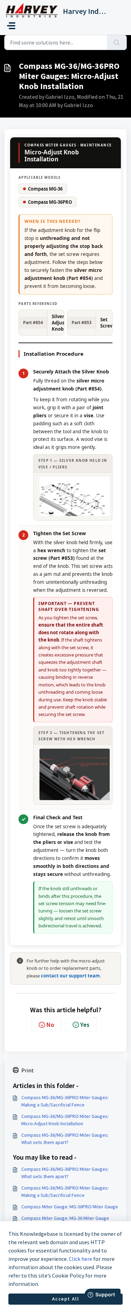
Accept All (65, 1299)
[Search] (117, 42)
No (50, 1025)
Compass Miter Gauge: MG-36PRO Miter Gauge (69, 1206)
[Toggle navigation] (11, 25)
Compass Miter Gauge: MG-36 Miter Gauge (65, 1218)
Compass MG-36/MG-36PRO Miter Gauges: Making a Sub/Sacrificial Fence (65, 1101)
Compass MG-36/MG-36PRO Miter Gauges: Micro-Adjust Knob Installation (65, 1120)
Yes (84, 1025)
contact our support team (70, 976)
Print (27, 1070)
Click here (80, 1258)
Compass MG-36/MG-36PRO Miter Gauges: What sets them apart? (65, 1138)
